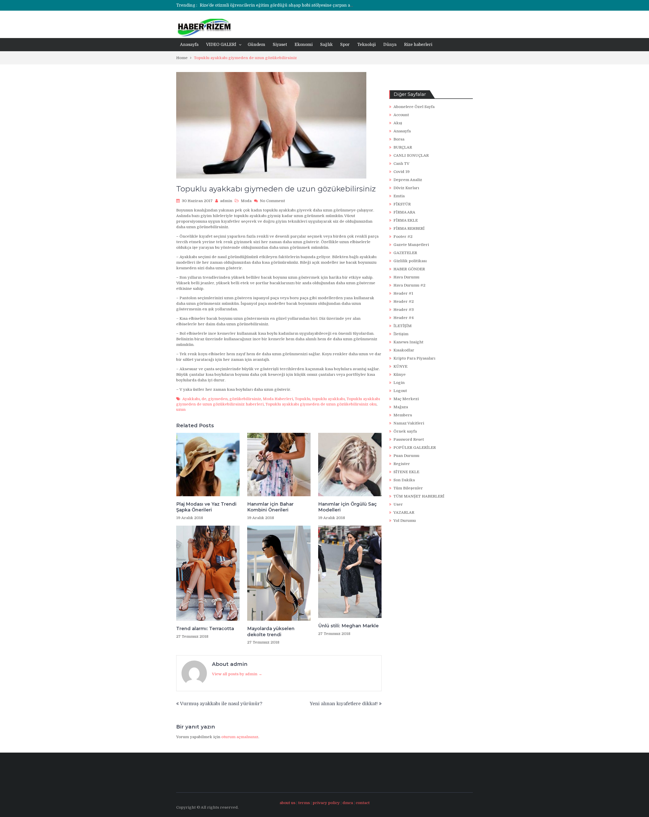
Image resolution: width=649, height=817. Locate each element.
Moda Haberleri (278, 399)
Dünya (389, 44)
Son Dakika (404, 480)
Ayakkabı (191, 399)
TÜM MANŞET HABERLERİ (418, 496)
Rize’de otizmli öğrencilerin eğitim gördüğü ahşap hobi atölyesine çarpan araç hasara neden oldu (297, 5)
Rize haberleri (418, 44)
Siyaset (280, 44)
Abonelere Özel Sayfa (414, 106)
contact (363, 803)
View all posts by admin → (237, 674)
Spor (345, 44)
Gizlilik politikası (410, 261)
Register (401, 463)
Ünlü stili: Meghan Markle (348, 626)
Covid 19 (401, 171)
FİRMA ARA (404, 212)
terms (304, 803)
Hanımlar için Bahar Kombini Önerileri (270, 507)
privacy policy (326, 803)
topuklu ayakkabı (328, 399)
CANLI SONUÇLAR (411, 155)
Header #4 (403, 317)
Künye (399, 374)
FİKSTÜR (402, 204)
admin (226, 201)
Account (401, 115)
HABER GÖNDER (409, 269)
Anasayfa (189, 44)
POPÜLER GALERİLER (414, 447)
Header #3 (403, 309)
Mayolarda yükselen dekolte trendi (271, 631)
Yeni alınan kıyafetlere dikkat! (344, 703)
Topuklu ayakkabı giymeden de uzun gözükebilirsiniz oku (320, 404)
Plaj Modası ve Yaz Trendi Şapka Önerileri (206, 507)
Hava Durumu (406, 277)
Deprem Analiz (407, 179)
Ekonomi (304, 44)
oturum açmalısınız (239, 737)
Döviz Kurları (406, 188)
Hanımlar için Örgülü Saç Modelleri (347, 507)
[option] (277, 5)
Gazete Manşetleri (411, 244)
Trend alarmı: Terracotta (205, 628)
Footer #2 (402, 236)
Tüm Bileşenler (408, 488)
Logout (400, 390)
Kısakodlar (403, 350)
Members (402, 415)
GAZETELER (405, 253)
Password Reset (408, 439)
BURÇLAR (402, 147)
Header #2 (403, 301)
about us (287, 803)
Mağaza (400, 407)
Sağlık (326, 44)
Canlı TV (401, 163)
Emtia (399, 196)
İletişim (400, 334)
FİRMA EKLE (405, 220)
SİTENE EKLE (406, 472)
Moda (246, 201)
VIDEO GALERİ (221, 44)
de (204, 399)
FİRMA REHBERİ (409, 228)
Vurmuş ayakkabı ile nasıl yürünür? (221, 703)
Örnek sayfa (405, 431)
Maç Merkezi (406, 399)
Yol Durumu (404, 520)
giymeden (218, 399)
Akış (397, 123)
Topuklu (302, 399)
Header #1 (403, 293)
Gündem (256, 44)
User (398, 504)
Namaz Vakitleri (408, 423)
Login (399, 382)
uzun (181, 409)
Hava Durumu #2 (409, 285)
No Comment (272, 201)
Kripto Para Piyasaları (414, 358)
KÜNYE (400, 366)
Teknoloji (366, 44)
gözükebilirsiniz (245, 399)
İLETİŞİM (402, 326)
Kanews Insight (408, 342)
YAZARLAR (403, 512)
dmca (347, 803)
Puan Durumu (406, 455)
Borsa (398, 139)
